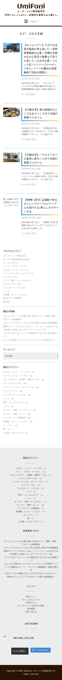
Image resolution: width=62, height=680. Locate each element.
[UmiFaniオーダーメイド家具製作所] (31, 10)
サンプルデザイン (11, 263)
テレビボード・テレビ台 (14, 287)
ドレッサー (8, 425)
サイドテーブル (10, 277)
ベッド (6, 291)
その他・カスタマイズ (13, 433)
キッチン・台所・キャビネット (17, 410)
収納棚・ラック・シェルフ (15, 294)
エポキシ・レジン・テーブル (16, 270)
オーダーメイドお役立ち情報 (31, 605)
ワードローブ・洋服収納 (14, 417)
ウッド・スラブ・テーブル (15, 266)
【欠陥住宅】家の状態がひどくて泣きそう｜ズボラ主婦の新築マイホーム (41, 113)
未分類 (6, 301)
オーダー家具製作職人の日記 (16, 259)
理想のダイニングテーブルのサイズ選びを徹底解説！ (31, 577)
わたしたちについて (31, 599)
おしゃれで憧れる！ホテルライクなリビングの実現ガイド (29, 340)
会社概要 (31, 608)
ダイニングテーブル (12, 284)
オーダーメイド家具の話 (14, 256)
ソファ (6, 398)
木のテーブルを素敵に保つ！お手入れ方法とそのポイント (31, 573)
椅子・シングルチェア (13, 402)
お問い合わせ (31, 611)
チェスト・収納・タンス (14, 414)
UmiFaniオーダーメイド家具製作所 (37, 671)
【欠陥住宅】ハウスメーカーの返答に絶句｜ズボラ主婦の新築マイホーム (41, 158)
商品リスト (31, 596)
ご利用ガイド (31, 602)
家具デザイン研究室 (12, 298)
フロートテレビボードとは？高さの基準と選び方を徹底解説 (30, 323)
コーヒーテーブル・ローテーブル (18, 273)
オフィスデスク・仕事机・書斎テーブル (21, 379)
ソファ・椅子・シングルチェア (17, 280)
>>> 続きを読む (28, 94)
